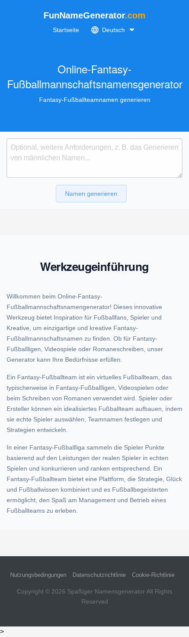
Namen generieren (91, 193)
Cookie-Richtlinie (153, 575)
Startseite (66, 29)
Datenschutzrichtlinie (99, 575)
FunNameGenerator (94, 15)
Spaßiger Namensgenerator (106, 591)
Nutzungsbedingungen (38, 575)
